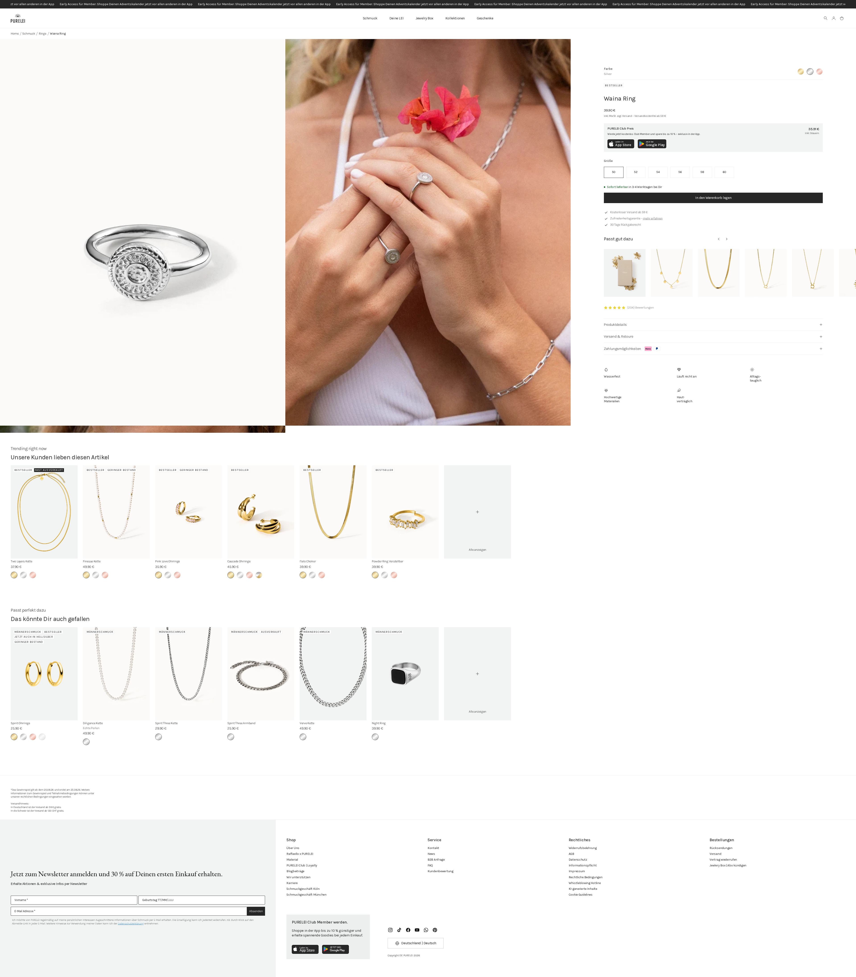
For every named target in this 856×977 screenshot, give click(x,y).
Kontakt (433, 848)
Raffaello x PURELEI (299, 854)
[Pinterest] (435, 930)
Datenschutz (578, 860)
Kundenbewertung (440, 871)
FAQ (430, 865)
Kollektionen (455, 18)
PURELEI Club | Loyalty (301, 865)
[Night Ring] (405, 673)
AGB (571, 854)
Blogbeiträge (295, 871)
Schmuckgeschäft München (306, 895)
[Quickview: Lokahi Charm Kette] (813, 273)
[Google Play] (335, 949)
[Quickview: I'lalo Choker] (719, 273)
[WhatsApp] (426, 930)
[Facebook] (408, 930)
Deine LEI (396, 18)
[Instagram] (390, 930)
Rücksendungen (721, 848)
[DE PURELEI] (18, 18)
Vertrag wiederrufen (723, 860)
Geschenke (485, 18)
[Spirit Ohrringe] (44, 673)
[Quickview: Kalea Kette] (672, 273)
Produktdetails (615, 324)
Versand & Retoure (618, 336)
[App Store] (305, 949)
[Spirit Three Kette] (188, 673)
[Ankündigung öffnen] (428, 4)
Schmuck (370, 18)
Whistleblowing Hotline (585, 883)
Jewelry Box (424, 18)
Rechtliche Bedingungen (586, 877)
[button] (825, 18)
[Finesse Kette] (116, 512)
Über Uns (292, 848)
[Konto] (833, 18)
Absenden (256, 911)
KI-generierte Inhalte (583, 889)
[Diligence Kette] (116, 673)
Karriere (292, 883)
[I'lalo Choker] (333, 512)
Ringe (42, 33)
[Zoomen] (142, 232)
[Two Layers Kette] (44, 512)
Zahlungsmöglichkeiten (622, 348)
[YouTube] (417, 930)
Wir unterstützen (298, 877)
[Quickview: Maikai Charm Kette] (766, 273)
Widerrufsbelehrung (583, 848)
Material (292, 860)
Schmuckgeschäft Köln (302, 889)
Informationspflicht (583, 865)
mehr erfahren (653, 218)
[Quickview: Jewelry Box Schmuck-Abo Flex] (625, 273)
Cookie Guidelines (581, 895)
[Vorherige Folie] (718, 239)
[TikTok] (399, 930)
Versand (715, 854)
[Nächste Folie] (726, 239)
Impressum (577, 871)
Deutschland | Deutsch (418, 943)
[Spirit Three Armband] (260, 673)
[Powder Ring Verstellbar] (405, 512)
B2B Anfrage (436, 860)
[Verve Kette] (333, 673)
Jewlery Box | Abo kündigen (728, 865)
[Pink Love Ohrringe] (188, 512)
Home (15, 33)
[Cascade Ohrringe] (260, 512)
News (431, 854)
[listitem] (613, 172)
